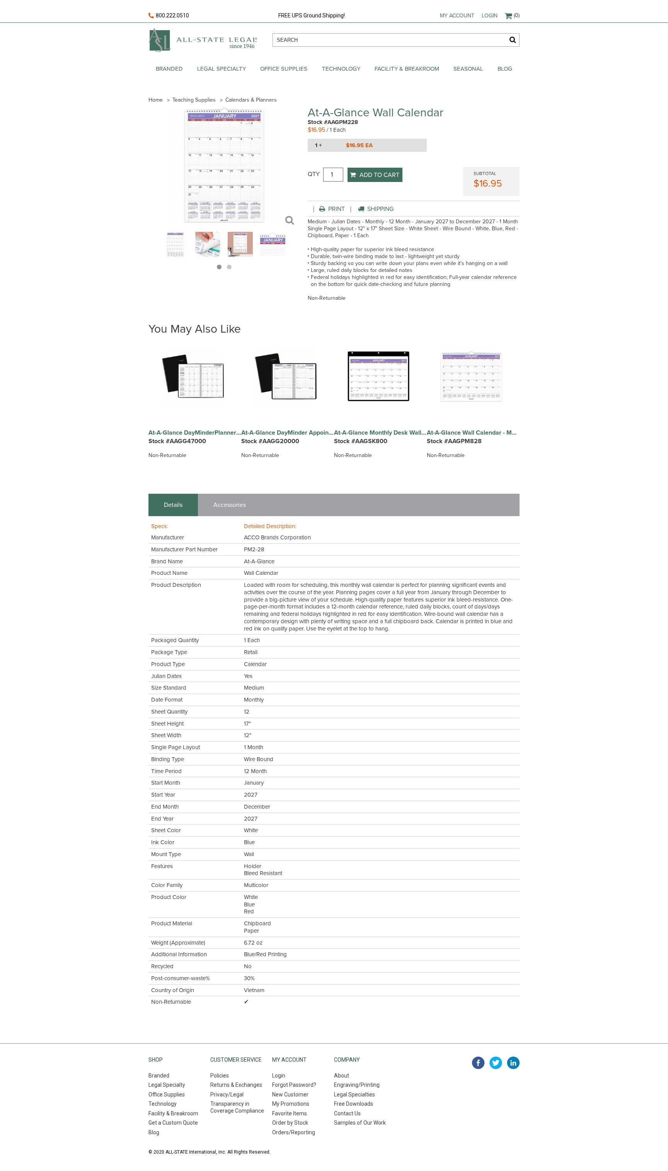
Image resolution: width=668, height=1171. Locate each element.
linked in (513, 1063)
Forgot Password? (294, 1085)
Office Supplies (283, 68)
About (341, 1075)
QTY (314, 174)
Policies (219, 1075)
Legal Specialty (221, 68)
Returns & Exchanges (236, 1085)
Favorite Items (289, 1113)
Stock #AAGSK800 (360, 441)
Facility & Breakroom (407, 68)
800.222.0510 (172, 15)
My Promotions (290, 1104)
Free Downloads (353, 1104)
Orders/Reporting (293, 1132)
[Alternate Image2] (240, 255)
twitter (495, 1063)
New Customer (290, 1094)
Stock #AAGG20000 (270, 441)
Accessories (229, 505)
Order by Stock (290, 1123)
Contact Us (347, 1113)
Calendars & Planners (251, 100)
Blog (505, 68)
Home (155, 100)
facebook (478, 1063)
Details (173, 505)
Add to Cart (379, 175)
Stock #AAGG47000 (177, 441)
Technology (341, 68)
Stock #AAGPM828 (454, 441)
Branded (169, 68)
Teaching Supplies (194, 100)
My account (457, 15)
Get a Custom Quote (173, 1123)
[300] (175, 255)
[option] (194, 405)
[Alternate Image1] (207, 255)
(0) (517, 15)
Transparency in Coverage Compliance (237, 1107)
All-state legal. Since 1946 (202, 40)
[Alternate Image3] (272, 255)
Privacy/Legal (227, 1094)
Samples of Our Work (360, 1123)
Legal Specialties (354, 1094)
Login (490, 15)
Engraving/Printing (357, 1085)
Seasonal (468, 68)
